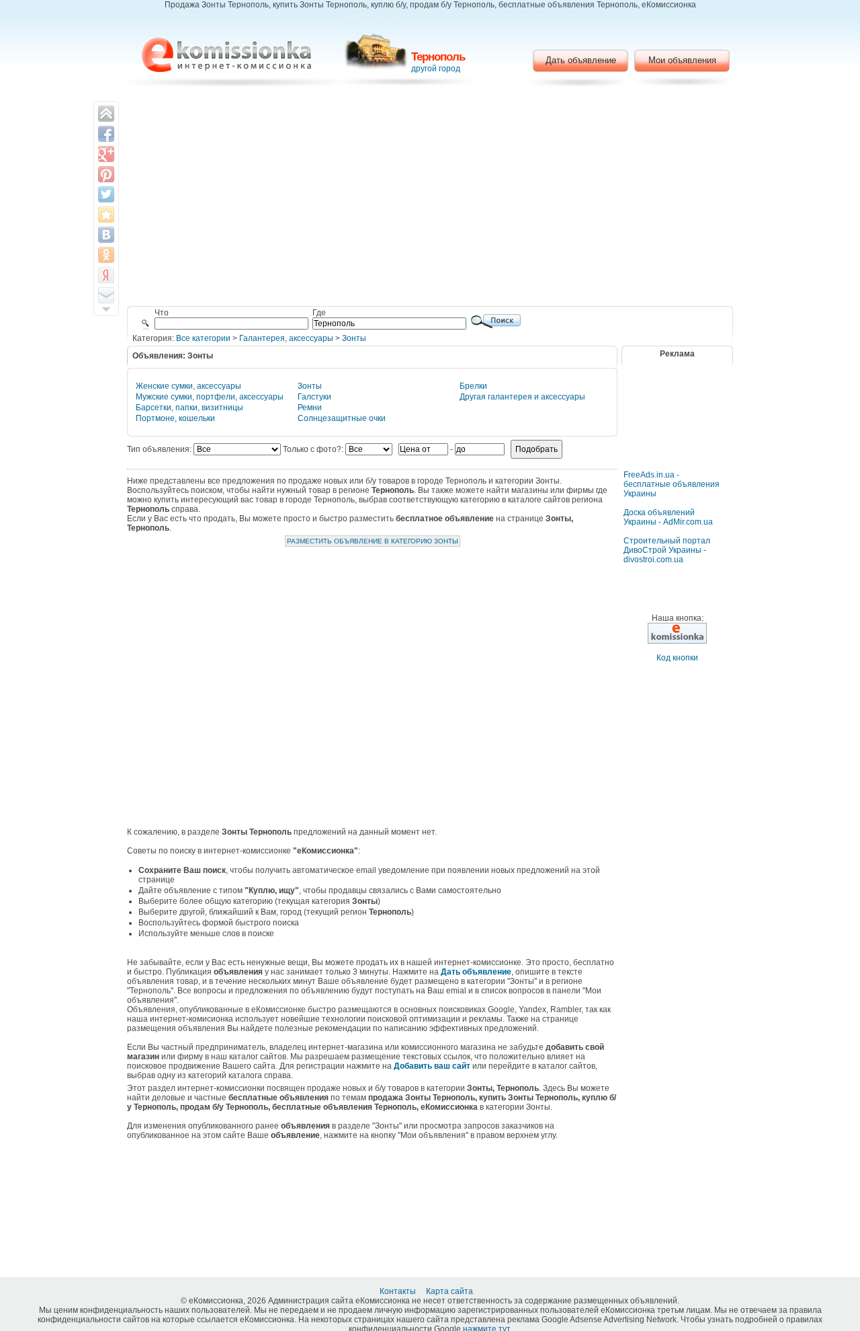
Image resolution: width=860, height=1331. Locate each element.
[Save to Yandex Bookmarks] (106, 275)
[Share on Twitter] (106, 194)
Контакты (399, 1291)
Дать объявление (581, 60)
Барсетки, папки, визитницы (189, 407)
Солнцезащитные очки (342, 418)
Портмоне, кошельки (175, 418)
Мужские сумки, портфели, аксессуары (210, 397)
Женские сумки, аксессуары (188, 386)
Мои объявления (682, 60)
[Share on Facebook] (106, 134)
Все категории (203, 338)
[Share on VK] (106, 235)
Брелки (473, 386)
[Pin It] (106, 174)
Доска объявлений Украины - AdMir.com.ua (668, 517)
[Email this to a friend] (106, 295)
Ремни (310, 407)
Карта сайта (450, 1291)
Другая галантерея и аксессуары (522, 397)
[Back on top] (106, 114)
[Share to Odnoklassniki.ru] (106, 255)
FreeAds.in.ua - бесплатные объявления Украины (672, 484)
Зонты (354, 338)
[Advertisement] (430, 198)
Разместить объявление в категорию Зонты (372, 541)
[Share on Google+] (106, 154)
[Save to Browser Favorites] (106, 214)
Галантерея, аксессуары (286, 338)
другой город (435, 68)
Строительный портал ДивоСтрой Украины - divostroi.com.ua (667, 550)
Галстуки (314, 397)
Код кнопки (677, 657)
